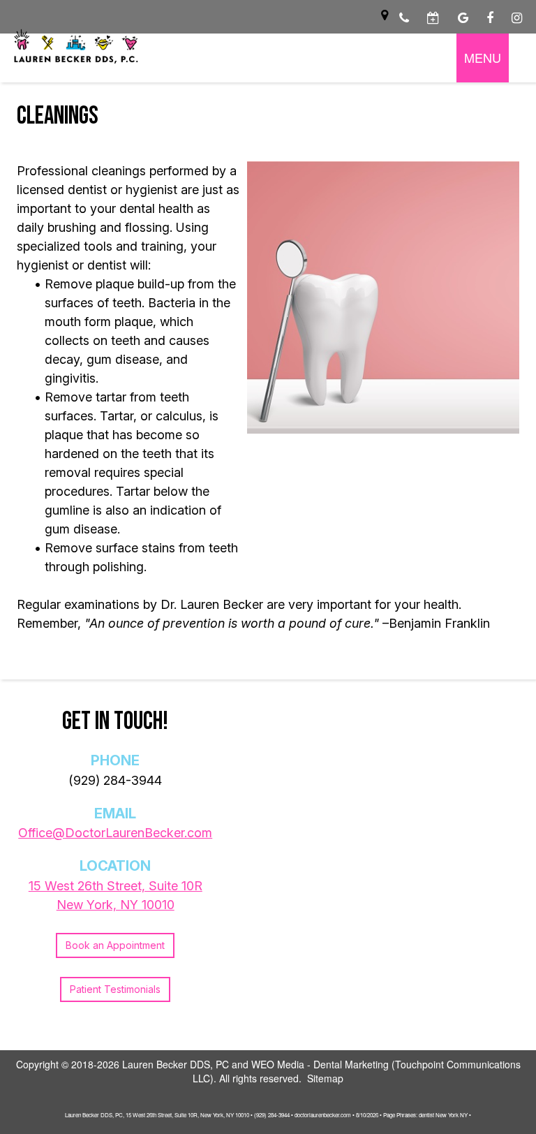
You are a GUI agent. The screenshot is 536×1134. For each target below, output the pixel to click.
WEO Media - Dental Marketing (320, 1064)
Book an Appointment (115, 945)
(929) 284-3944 (115, 780)
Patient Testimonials (115, 989)
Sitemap (325, 1078)
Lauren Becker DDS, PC (175, 1064)
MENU (482, 57)
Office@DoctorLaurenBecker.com (115, 832)
